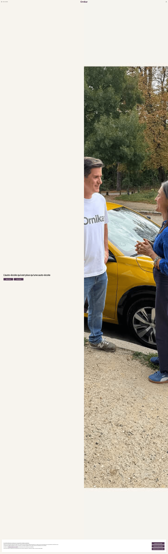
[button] (166, 2)
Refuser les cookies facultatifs (158, 546)
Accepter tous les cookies (158, 543)
